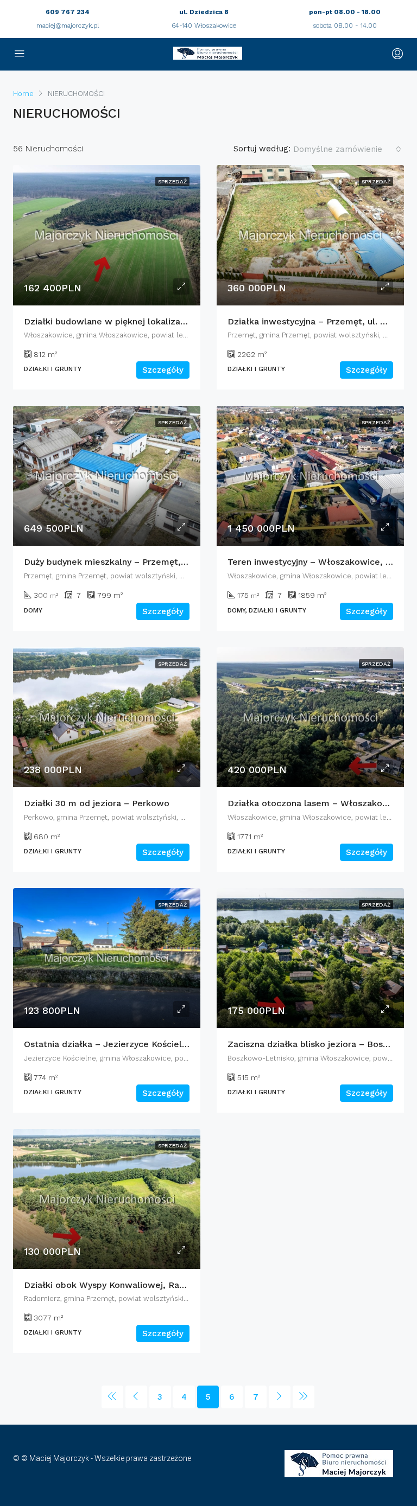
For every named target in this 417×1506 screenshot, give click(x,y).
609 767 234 (68, 12)
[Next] (279, 1397)
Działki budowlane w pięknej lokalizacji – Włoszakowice (143, 321)
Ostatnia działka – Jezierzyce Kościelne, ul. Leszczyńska (144, 1044)
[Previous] (112, 1397)
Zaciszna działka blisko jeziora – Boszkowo (319, 1044)
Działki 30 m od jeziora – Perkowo (96, 803)
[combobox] (347, 149)
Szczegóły (163, 370)
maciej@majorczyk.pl (67, 25)
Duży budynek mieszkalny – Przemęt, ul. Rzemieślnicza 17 (146, 562)
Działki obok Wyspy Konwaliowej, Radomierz (119, 1285)
